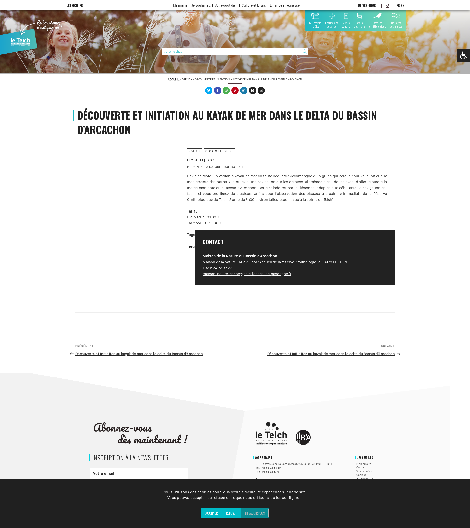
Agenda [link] (187, 79)
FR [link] (398, 5)
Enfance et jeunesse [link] (285, 5)
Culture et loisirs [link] (254, 5)
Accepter (211, 512)
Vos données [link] (364, 471)
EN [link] (402, 5)
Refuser (231, 512)
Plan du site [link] (363, 463)
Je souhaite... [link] (201, 5)
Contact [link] (361, 467)
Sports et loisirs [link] (219, 151)
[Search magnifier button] (304, 51)
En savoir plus (255, 512)
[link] (463, 55)
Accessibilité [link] (364, 478)
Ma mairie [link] (180, 5)
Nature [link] (194, 151)
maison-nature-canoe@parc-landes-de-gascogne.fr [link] (247, 273)
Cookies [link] (361, 475)
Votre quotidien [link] (226, 5)
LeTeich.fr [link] (74, 5)
